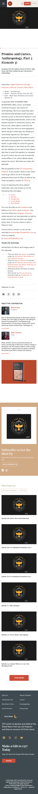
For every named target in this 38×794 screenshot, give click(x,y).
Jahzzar (24, 254)
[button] (22, 3)
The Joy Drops (24, 273)
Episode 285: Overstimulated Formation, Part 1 (16, 576)
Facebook (24, 207)
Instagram (25, 210)
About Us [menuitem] (5, 695)
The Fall (23, 490)
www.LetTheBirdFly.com (13, 238)
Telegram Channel (24, 213)
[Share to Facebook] (8, 294)
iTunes (13, 195)
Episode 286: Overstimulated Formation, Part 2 (17, 547)
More (31, 87)
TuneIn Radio (15, 201)
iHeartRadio (15, 203)
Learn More (5, 328)
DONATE (27, 3)
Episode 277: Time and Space (11, 605)
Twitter (14, 210)
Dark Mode (8, 716)
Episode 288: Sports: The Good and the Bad (15, 518)
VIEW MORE (19, 678)
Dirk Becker (22, 260)
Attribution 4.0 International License (20, 276)
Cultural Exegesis (9, 490)
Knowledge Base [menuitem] (25, 704)
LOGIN (34, 3)
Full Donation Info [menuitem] (7, 700)
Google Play (15, 199)
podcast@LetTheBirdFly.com (22, 232)
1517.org (27, 180)
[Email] (19, 294)
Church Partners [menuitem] (7, 708)
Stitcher (13, 87)
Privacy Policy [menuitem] (24, 708)
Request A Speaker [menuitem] (25, 695)
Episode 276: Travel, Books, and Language (15, 635)
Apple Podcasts (16, 84)
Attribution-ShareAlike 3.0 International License (21, 257)
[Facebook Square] (4, 738)
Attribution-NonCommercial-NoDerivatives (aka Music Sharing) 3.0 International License (22, 265)
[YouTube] (22, 738)
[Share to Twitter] (14, 294)
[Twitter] (10, 738)
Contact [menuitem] (22, 700)
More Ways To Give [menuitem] (8, 704)
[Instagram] (16, 738)
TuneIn (20, 87)
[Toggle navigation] (3, 3)
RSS (26, 87)
